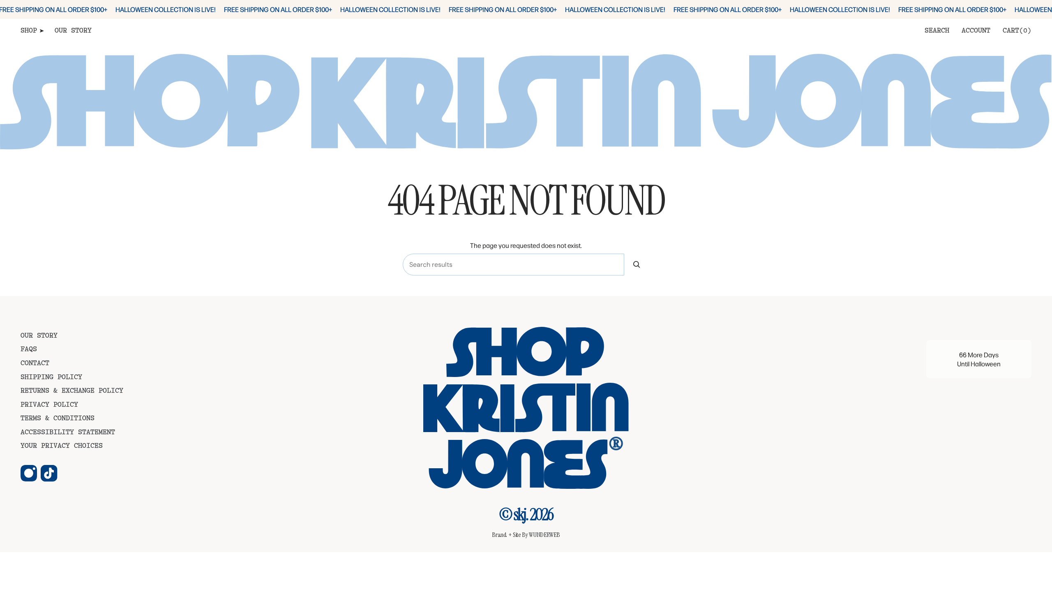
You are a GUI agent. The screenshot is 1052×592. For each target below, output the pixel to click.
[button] (31, 31)
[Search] (636, 264)
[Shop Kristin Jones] (526, 408)
